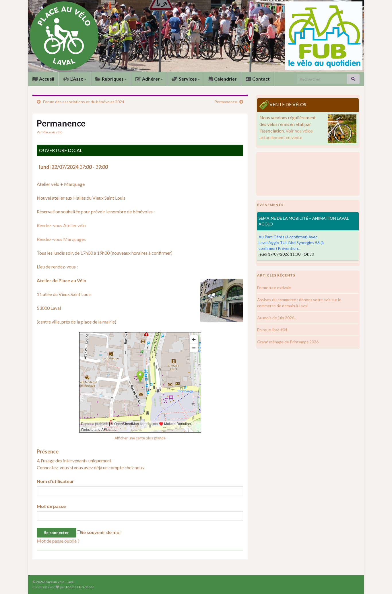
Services (188, 78)
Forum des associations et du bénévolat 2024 (83, 101)
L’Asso (76, 78)
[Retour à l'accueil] (196, 36)
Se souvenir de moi (101, 532)
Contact (260, 78)
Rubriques (113, 78)
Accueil (46, 78)
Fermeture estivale (274, 287)
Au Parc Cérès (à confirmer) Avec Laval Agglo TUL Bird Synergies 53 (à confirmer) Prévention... (291, 242)
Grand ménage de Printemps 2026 (288, 341)
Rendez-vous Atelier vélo (61, 225)
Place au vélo (52, 132)
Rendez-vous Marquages (61, 239)
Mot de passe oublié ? (58, 541)
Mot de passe (51, 506)
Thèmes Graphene (79, 587)
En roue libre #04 (272, 329)
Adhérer (151, 78)
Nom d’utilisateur (55, 481)
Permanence (225, 101)
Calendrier (225, 78)
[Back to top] (379, 581)
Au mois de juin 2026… (277, 317)
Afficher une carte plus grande (140, 438)
